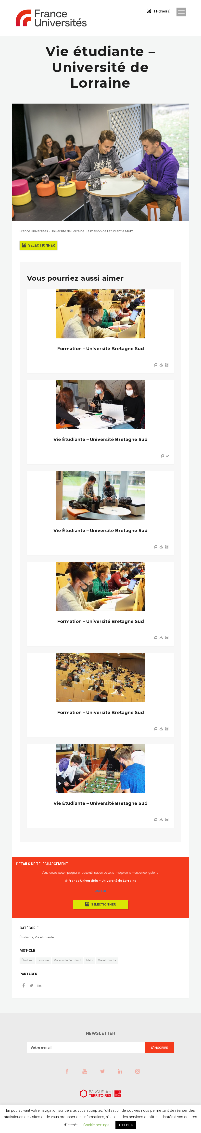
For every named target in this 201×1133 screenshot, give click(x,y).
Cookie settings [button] (96, 1125)
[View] (155, 365)
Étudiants (26, 937)
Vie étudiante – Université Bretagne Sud (100, 439)
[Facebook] (23, 986)
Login (131, 11)
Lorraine (43, 960)
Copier (100, 891)
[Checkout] (167, 456)
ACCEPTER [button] (125, 1125)
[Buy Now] (161, 365)
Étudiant (27, 960)
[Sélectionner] (166, 365)
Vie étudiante (44, 937)
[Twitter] (31, 986)
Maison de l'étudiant (67, 960)
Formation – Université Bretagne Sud (100, 348)
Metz (89, 960)
